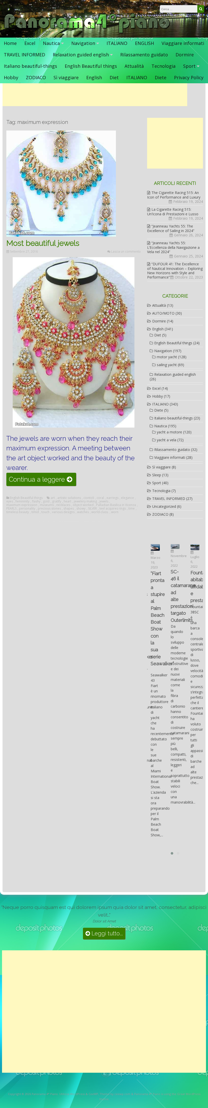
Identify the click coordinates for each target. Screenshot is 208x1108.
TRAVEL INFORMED (24, 55)
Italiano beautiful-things (30, 66)
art (53, 498)
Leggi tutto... (106, 933)
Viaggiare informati (183, 43)
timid (35, 512)
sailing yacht (167, 364)
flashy (36, 501)
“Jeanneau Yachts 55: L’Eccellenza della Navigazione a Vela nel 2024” (173, 247)
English (94, 77)
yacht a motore (169, 432)
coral (100, 498)
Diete (160, 77)
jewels (103, 501)
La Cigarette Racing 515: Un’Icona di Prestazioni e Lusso (172, 211)
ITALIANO (117, 43)
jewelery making (85, 501)
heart (67, 501)
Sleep (156, 474)
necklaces (63, 505)
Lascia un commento (126, 251)
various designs (63, 512)
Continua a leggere (42, 480)
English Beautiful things (91, 66)
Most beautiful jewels (42, 243)
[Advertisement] (95, 94)
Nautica (51, 43)
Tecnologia (163, 66)
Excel (29, 43)
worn (114, 512)
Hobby (11, 77)
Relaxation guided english (81, 55)
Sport (189, 66)
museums (47, 505)
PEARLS (11, 508)
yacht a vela (166, 439)
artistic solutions (69, 498)
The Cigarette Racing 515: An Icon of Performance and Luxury (173, 195)
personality (27, 508)
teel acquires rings (112, 508)
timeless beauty (17, 512)
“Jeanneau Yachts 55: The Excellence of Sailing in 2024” (170, 228)
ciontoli (88, 498)
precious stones (49, 508)
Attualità (134, 66)
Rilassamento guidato (144, 55)
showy (80, 508)
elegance (127, 498)
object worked (83, 505)
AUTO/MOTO (163, 313)
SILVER (92, 508)
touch (45, 512)
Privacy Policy (188, 77)
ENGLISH (144, 43)
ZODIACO (36, 77)
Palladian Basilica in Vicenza (116, 505)
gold (46, 501)
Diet (114, 77)
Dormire (185, 55)
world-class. (100, 512)
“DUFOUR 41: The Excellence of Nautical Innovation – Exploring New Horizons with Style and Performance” (175, 271)
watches (83, 512)
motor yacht (167, 356)
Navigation (83, 43)
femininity (22, 501)
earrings (112, 498)
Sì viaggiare (66, 77)
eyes (9, 501)
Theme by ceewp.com (115, 1094)
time (131, 508)
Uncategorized (164, 506)
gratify (56, 501)
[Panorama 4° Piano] (87, 32)
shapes (68, 508)
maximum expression (21, 505)
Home (10, 43)
